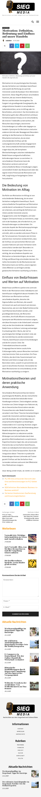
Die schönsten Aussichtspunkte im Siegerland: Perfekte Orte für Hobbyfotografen (16, 644)
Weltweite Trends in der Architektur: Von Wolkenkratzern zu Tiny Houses (16, 686)
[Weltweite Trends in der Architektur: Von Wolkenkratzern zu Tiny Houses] (34, 686)
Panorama (6, 28)
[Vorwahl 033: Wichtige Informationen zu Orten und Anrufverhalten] (32, 538)
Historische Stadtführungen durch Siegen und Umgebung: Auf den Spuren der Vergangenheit (15, 671)
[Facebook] (11, 46)
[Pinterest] (22, 46)
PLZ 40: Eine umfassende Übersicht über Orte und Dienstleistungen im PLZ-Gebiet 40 (21, 482)
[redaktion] (3, 40)
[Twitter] (17, 46)
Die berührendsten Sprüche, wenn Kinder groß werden (15, 563)
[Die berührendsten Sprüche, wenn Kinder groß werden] (32, 563)
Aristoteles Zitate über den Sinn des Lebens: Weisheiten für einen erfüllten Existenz (31, 517)
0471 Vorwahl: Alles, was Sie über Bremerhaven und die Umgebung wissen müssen (16, 550)
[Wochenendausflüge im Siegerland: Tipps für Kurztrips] (34, 631)
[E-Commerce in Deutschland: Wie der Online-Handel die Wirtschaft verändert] (34, 657)
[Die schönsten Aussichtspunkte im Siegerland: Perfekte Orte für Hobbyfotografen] (34, 644)
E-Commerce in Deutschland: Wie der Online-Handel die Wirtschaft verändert (14, 657)
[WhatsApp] (27, 46)
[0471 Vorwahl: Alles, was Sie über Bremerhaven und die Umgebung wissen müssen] (32, 550)
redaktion (9, 41)
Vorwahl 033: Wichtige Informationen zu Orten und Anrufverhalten (16, 537)
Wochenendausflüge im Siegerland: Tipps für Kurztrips (15, 630)
